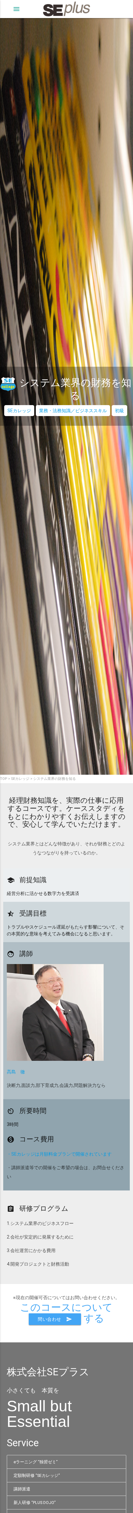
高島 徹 (16, 1071)
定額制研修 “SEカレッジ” (37, 1475)
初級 (119, 410)
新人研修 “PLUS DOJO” (35, 1502)
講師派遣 (22, 1489)
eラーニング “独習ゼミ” (35, 1461)
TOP (3, 779)
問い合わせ (55, 1319)
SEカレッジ (19, 410)
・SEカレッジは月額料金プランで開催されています (59, 1154)
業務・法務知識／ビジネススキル (73, 410)
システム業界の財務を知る (54, 779)
